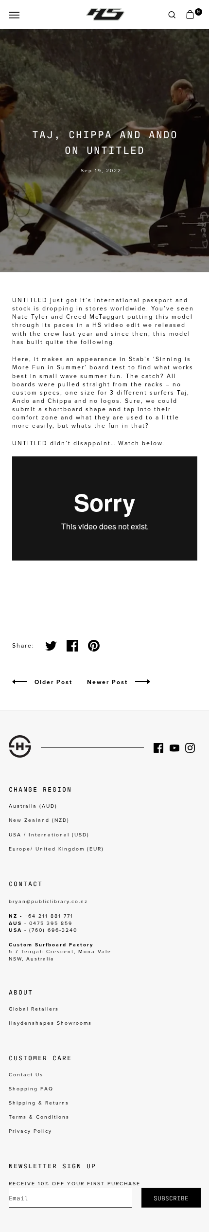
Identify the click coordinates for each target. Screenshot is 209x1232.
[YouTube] (177, 748)
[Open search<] (172, 14)
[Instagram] (193, 748)
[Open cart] (190, 14)
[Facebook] (161, 748)
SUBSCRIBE (171, 1198)
